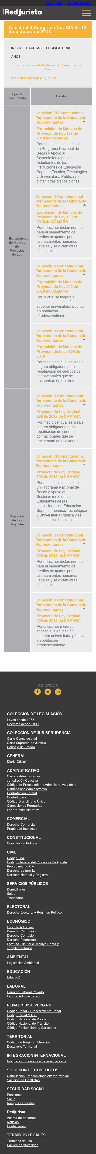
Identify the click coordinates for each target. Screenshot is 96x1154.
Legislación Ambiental (23, 963)
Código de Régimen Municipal (29, 1042)
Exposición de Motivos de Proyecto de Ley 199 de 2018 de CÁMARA (59, 217)
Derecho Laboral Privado (25, 992)
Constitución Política (22, 843)
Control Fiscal (17, 797)
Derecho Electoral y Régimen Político (34, 912)
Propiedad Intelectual (22, 828)
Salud (11, 893)
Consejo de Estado (21, 747)
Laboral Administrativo (23, 810)
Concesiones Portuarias (24, 805)
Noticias (13, 1122)
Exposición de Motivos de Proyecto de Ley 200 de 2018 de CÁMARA (59, 286)
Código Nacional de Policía (27, 1019)
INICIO (16, 48)
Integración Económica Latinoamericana (36, 1061)
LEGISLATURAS (58, 48)
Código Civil (15, 858)
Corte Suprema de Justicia (26, 743)
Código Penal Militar (22, 1015)
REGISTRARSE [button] (79, 3)
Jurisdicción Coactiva (22, 780)
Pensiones (14, 1095)
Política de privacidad (22, 1145)
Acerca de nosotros (21, 1118)
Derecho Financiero (21, 939)
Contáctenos (16, 1126)
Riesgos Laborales (20, 1103)
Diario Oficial (16, 761)
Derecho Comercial (21, 824)
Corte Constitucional (22, 738)
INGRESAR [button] (53, 3)
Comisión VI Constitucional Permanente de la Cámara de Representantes (60, 117)
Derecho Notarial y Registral (27, 875)
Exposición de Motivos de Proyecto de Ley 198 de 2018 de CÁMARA (59, 133)
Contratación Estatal (22, 793)
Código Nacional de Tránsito (28, 1023)
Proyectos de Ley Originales (33, 78)
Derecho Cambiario (21, 931)
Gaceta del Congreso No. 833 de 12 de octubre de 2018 (47, 29)
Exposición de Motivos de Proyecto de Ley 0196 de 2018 (59, 351)
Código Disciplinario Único (26, 801)
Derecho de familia (21, 870)
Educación (14, 977)
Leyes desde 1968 (20, 720)
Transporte (15, 898)
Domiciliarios (16, 889)
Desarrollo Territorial (22, 1046)
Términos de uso (19, 1141)
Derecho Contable (20, 935)
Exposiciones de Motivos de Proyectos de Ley (48, 67)
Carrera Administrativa (23, 776)
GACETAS (33, 48)
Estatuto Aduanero (20, 927)
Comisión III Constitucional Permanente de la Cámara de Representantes (60, 201)
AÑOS (16, 56)
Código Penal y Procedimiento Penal (34, 1011)
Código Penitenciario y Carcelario (31, 1027)
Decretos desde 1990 (23, 724)
